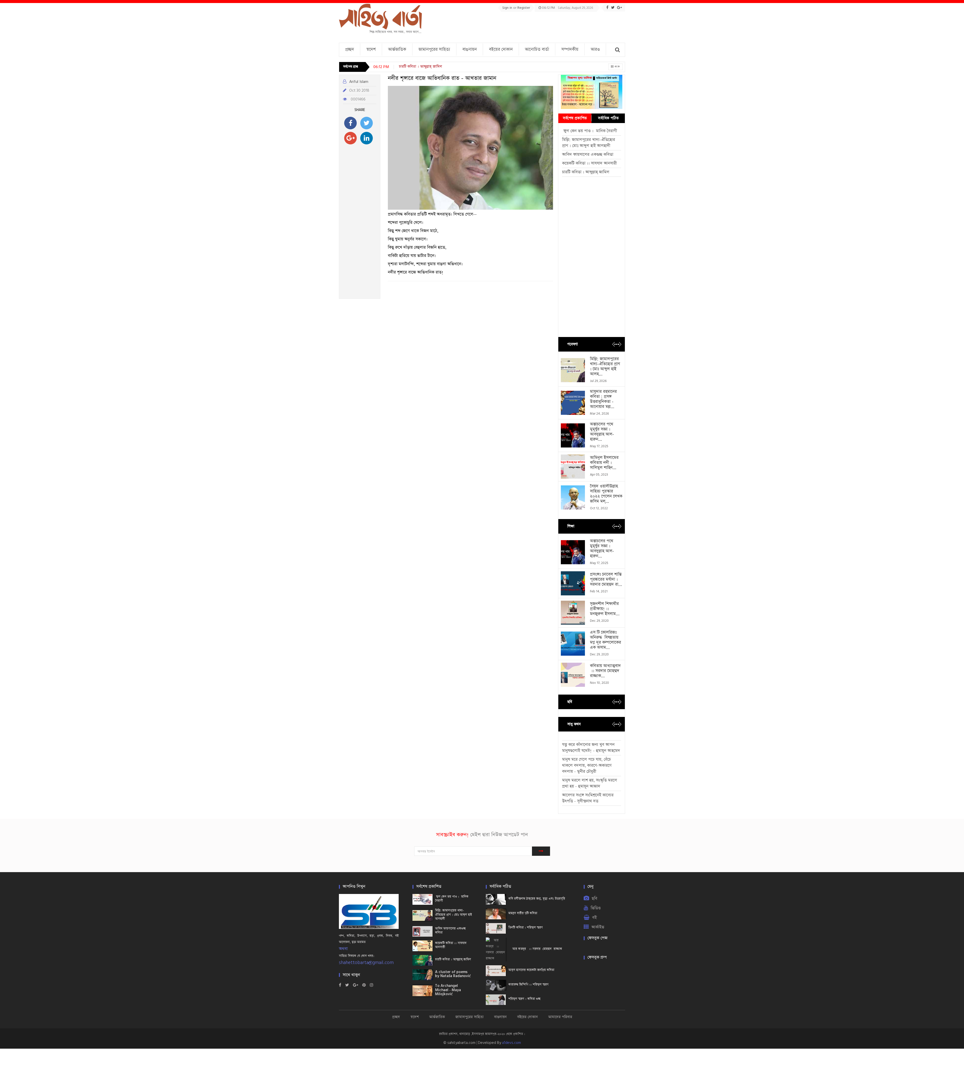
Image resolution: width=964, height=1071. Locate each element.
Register (523, 8)
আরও (595, 49)
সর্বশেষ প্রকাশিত (575, 118)
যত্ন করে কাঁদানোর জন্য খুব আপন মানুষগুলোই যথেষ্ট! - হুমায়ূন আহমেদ (591, 748)
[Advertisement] (533, 25)
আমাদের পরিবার (560, 1017)
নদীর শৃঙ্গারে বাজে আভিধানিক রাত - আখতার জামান (442, 78)
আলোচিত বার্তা (537, 49)
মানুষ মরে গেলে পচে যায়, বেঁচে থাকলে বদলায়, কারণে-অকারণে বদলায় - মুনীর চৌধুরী (587, 765)
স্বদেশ (371, 49)
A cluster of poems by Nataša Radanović (438, 66)
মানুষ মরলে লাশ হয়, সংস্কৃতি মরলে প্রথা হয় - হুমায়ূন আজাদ (589, 783)
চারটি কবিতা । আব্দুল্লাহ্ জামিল (585, 172)
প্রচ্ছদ (349, 49)
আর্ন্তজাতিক (397, 49)
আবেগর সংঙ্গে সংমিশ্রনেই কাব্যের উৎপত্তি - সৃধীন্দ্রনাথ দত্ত (588, 798)
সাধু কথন (574, 724)
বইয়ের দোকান (501, 49)
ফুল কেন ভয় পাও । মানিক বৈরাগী (590, 131)
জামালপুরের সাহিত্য (434, 49)
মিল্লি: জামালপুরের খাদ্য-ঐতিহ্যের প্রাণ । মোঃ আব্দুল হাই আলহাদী (588, 143)
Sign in (507, 8)
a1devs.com (511, 1043)
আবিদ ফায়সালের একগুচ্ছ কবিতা (587, 154)
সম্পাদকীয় (569, 49)
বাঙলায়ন (469, 49)
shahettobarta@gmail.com (366, 963)
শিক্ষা (570, 526)
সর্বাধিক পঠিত (608, 118)
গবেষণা (572, 344)
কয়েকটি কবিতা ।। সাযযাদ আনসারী (589, 163)
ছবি (569, 701)
